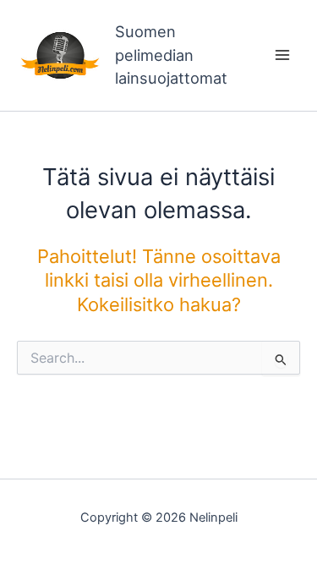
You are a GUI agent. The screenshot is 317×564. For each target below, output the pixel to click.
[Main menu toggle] (282, 56)
